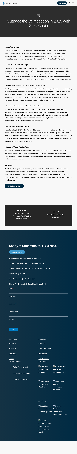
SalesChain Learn (44, 348)
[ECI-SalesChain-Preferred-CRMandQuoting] (61, 373)
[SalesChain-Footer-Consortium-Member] (61, 387)
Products (12, 348)
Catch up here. (61, 59)
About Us (12, 343)
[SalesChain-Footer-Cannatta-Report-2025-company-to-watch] (45, 426)
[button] (73, 3)
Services (12, 354)
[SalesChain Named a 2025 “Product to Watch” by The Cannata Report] (21, 215)
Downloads (42, 354)
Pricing (11, 359)
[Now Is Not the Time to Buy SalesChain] (55, 215)
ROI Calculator (43, 359)
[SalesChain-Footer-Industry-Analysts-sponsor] (45, 412)
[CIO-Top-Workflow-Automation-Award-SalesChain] (60, 412)
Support (41, 343)
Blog (38, 16)
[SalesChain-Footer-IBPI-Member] (46, 373)
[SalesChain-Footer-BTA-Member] (46, 387)
